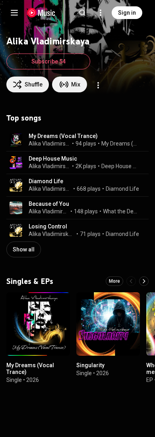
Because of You (49, 204)
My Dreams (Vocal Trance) (63, 136)
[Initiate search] (82, 12)
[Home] (41, 12)
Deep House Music (53, 158)
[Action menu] (98, 85)
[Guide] (14, 12)
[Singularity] (108, 324)
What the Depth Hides (121, 211)
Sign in (127, 13)
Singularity (90, 365)
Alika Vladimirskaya (50, 143)
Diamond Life (46, 181)
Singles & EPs (29, 281)
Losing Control (48, 226)
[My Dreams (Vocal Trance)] (38, 324)
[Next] (143, 281)
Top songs (23, 118)
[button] (16, 140)
